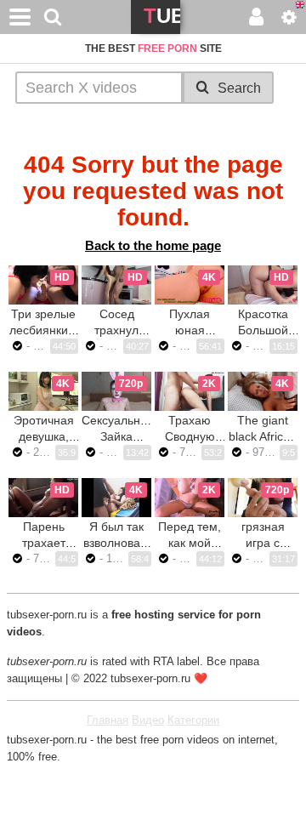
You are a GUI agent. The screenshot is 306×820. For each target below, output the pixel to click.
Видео (148, 720)
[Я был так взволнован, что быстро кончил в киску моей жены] (116, 497)
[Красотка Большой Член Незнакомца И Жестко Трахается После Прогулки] (263, 285)
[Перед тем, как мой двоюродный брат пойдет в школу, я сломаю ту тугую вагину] (189, 497)
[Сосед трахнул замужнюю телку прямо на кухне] (116, 285)
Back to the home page (153, 245)
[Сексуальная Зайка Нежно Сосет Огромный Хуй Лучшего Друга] (116, 391)
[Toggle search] (52, 17)
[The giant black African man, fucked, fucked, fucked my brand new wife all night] (263, 391)
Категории (193, 720)
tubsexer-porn (162, 19)
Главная (107, 720)
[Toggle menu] (20, 17)
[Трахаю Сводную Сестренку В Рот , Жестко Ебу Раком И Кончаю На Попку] (189, 391)
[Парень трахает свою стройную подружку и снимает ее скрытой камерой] (43, 497)
